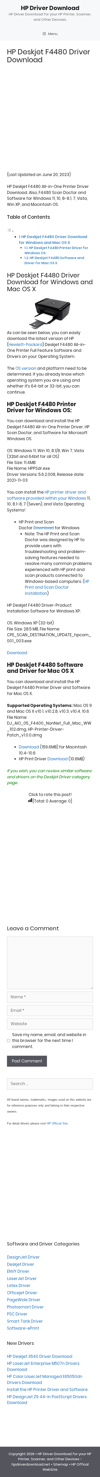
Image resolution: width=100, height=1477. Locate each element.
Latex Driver (18, 1285)
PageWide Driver (23, 1300)
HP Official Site (57, 1123)
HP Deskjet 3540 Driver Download (39, 1356)
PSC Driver (17, 1314)
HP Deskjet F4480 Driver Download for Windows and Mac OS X (53, 239)
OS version (25, 368)
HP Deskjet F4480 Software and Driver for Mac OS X (54, 260)
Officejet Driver (22, 1293)
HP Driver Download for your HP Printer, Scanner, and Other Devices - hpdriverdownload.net (52, 1459)
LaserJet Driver (22, 1278)
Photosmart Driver (25, 1307)
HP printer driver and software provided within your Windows (46, 495)
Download (43, 528)
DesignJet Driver (23, 1257)
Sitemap (60, 1464)
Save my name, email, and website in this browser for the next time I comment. (49, 1040)
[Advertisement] (50, 122)
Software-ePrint (23, 1328)
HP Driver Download (50, 8)
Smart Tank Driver (25, 1321)
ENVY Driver (18, 1271)
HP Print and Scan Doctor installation (57, 587)
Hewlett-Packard (26, 344)
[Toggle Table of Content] (10, 231)
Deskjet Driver (57, 777)
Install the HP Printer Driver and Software (47, 1389)
